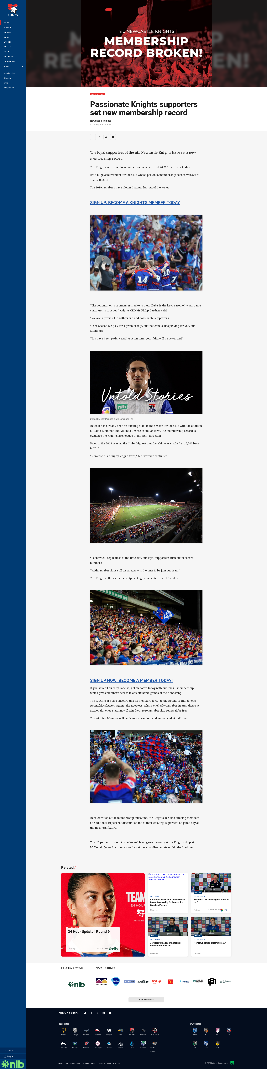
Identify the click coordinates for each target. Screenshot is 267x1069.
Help (93, 1063)
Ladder (8, 42)
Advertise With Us (113, 1063)
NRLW (7, 52)
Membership (9, 73)
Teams (7, 47)
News (7, 22)
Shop (6, 83)
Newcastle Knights (100, 120)
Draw (7, 37)
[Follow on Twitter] (97, 1012)
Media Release (97, 94)
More (7, 66)
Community (10, 61)
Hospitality (9, 87)
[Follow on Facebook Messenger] (110, 1012)
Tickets (7, 78)
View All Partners (146, 999)
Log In (10, 1056)
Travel (8, 32)
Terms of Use (63, 1063)
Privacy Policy (75, 1063)
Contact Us (101, 1063)
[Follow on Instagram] (103, 1012)
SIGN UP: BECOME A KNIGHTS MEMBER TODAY (135, 202)
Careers (86, 1063)
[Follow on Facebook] (91, 1012)
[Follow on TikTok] (85, 1012)
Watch (7, 27)
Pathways (9, 56)
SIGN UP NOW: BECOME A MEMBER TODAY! (131, 680)
